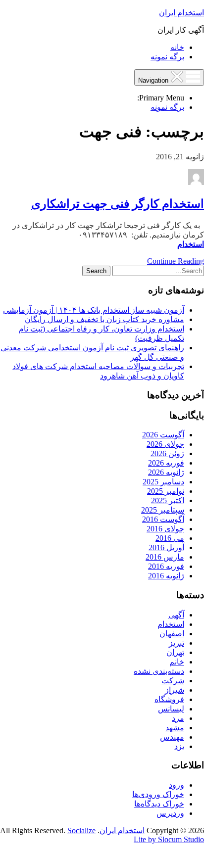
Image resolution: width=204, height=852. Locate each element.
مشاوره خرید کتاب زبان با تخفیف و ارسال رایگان (104, 319)
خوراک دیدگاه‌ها (159, 804)
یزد (179, 746)
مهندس (172, 737)
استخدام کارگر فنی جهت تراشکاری (117, 203)
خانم (176, 662)
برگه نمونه (167, 56)
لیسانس (171, 709)
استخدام (190, 244)
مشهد (174, 727)
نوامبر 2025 (165, 491)
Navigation (154, 80)
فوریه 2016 (166, 566)
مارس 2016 (165, 557)
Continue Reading (175, 261)
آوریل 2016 (166, 547)
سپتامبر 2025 (162, 510)
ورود (176, 785)
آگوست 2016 (163, 519)
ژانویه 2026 (166, 472)
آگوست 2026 (163, 434)
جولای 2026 (165, 444)
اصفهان (171, 633)
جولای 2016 (165, 528)
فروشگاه (169, 699)
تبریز (176, 643)
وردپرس (170, 813)
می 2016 (169, 538)
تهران (175, 652)
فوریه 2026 (166, 463)
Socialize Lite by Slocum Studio (135, 835)
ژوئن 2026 (167, 453)
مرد (178, 718)
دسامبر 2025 (163, 481)
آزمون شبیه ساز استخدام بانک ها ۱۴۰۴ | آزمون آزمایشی (93, 310)
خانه (177, 47)
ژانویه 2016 (166, 575)
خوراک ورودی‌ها (158, 794)
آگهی (176, 615)
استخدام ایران (181, 12)
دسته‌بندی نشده (159, 671)
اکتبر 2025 (167, 500)
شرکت (172, 680)
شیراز (174, 690)
